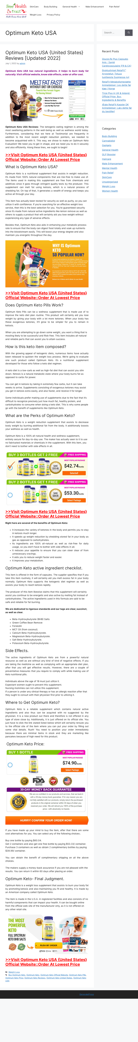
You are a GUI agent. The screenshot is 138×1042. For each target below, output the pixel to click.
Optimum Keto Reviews (34, 978)
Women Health (110, 191)
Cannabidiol (108, 140)
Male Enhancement (95, 6)
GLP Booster (109, 154)
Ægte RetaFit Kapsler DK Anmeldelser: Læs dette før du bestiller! (117, 108)
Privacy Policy (53, 14)
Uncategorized (110, 182)
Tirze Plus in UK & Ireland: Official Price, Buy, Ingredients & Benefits (116, 96)
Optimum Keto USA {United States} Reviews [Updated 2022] (44, 55)
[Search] (129, 33)
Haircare (106, 159)
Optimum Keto (32, 975)
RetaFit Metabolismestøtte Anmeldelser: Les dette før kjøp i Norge (116, 85)
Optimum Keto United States (59, 978)
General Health (70, 6)
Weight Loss (35, 14)
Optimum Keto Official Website (54, 975)
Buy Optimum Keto (16, 975)
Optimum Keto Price (14, 978)
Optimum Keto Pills (77, 975)
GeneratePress (87, 994)
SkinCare (34, 6)
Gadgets (106, 145)
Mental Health (109, 168)
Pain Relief (114, 6)
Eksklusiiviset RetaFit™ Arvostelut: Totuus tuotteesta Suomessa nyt (115, 74)
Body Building (50, 6)
